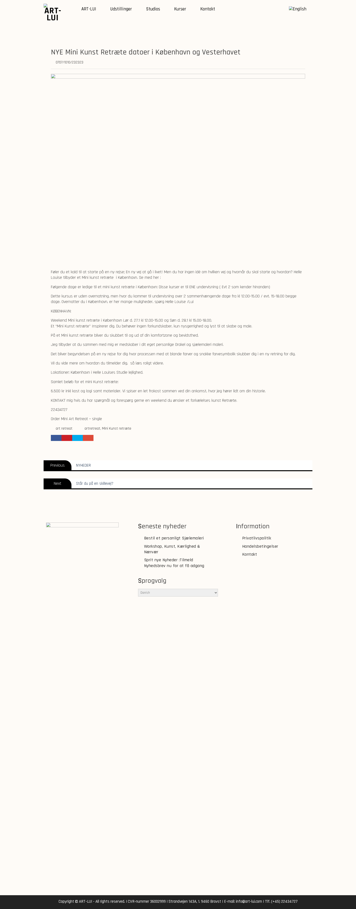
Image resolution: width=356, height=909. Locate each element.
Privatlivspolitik (256, 538)
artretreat (92, 428)
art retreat (64, 428)
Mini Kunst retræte (116, 428)
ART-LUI (88, 9)
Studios (153, 9)
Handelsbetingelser (260, 546)
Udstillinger (121, 9)
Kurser (180, 9)
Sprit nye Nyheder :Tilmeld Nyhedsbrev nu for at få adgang (174, 562)
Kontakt (207, 9)
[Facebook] (283, 10)
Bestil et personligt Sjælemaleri (174, 538)
